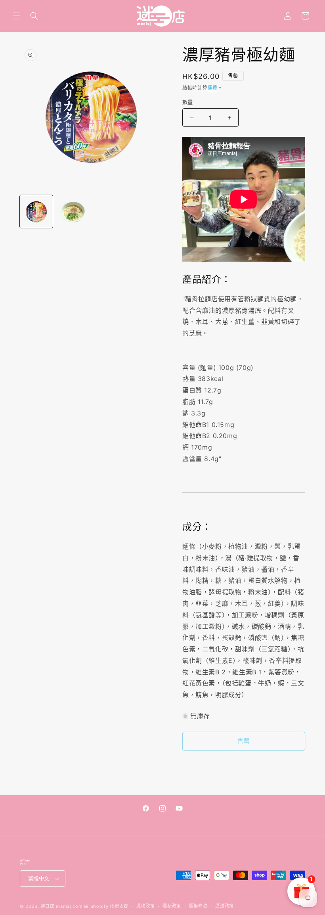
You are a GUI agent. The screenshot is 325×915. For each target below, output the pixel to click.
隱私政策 (171, 906)
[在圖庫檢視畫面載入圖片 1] (36, 211)
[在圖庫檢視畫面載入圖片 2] (73, 211)
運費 (213, 88)
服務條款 (198, 906)
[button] (16, 16)
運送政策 (224, 906)
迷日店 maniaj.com (62, 906)
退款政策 (145, 906)
